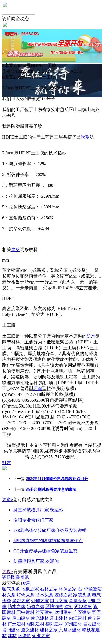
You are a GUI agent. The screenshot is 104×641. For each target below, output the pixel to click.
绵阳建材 (35, 624)
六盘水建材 (70, 629)
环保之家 (68, 589)
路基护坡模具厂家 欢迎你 (38, 509)
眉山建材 (21, 618)
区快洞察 (54, 606)
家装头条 (82, 594)
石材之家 (49, 589)
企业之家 (41, 635)
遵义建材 (30, 629)
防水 (91, 336)
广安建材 (82, 612)
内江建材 (78, 618)
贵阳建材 (11, 629)
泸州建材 (73, 624)
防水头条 (44, 594)
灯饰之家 (40, 600)
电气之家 (59, 600)
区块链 (24, 635)
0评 (26, 583)
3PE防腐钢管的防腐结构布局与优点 (48, 540)
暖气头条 (11, 589)
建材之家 (49, 629)
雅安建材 (44, 612)
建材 (15, 249)
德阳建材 (54, 624)
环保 (37, 388)
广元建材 (17, 624)
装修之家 (63, 594)
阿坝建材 (83, 606)
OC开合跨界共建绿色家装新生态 (45, 551)
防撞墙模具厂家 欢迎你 (36, 561)
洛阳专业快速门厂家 (33, 520)
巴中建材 (25, 612)
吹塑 (85, 137)
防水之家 (17, 606)
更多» (7, 499)
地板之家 (30, 589)
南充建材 (40, 618)
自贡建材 (92, 624)
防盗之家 (35, 606)
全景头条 (78, 600)
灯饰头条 (25, 594)
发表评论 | (16, 583)
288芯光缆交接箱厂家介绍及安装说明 (50, 530)
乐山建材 (59, 618)
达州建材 (63, 612)
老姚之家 (21, 600)
